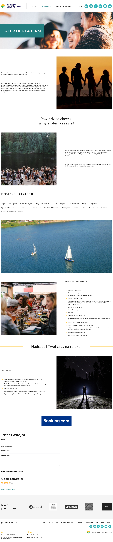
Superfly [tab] (63, 204)
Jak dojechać (100, 522)
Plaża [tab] (76, 208)
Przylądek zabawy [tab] (42, 204)
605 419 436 (34, 534)
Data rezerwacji (7, 447)
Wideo (110, 6)
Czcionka (86, 6)
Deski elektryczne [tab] (51, 208)
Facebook (96, 6)
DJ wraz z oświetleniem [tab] (98, 208)
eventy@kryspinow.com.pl (34, 537)
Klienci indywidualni (63, 6)
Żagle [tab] (3, 204)
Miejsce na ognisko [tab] (89, 204)
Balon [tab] (83, 208)
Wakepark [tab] (13, 204)
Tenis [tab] (55, 204)
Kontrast (91, 6)
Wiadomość (5, 456)
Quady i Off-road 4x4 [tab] (9, 208)
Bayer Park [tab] (74, 204)
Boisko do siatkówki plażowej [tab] (12, 212)
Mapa (108, 522)
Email (3, 439)
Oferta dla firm (46, 6)
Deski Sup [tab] (24, 208)
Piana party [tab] (66, 208)
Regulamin (89, 522)
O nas (34, 6)
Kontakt (79, 6)
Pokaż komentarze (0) (8, 489)
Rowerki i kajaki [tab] (26, 204)
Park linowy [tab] (36, 208)
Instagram (100, 6)
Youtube (105, 6)
